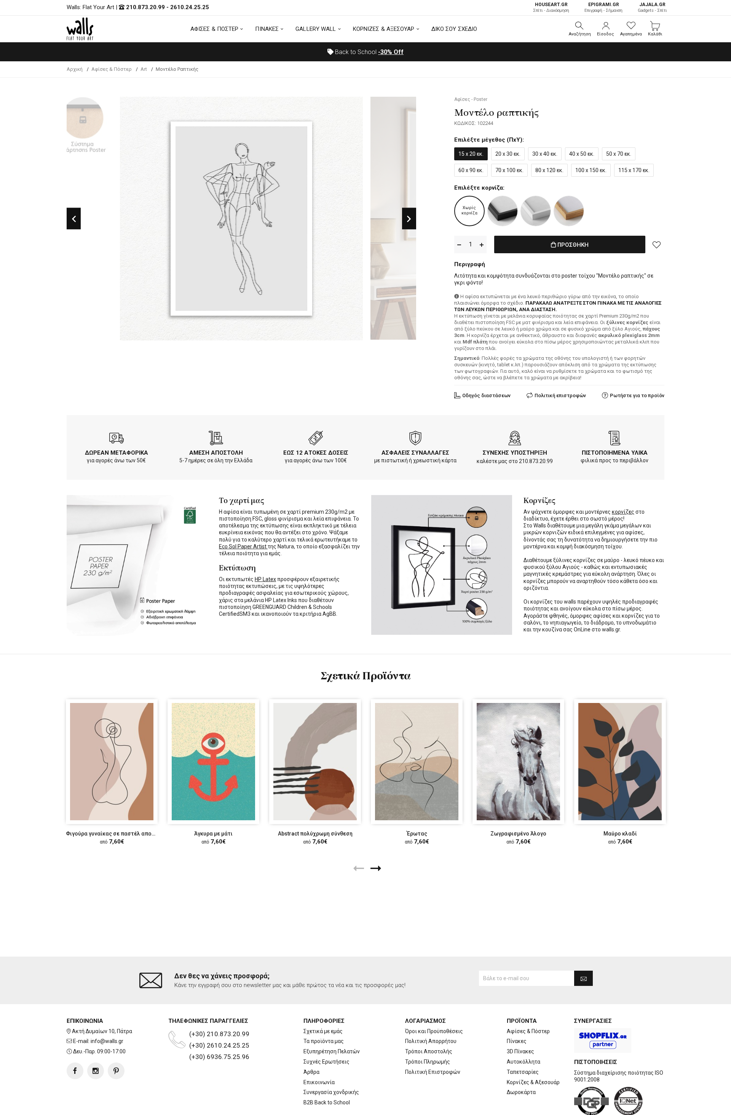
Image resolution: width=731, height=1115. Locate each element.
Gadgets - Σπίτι (652, 7)
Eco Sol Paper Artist (243, 546)
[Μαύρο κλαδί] (620, 761)
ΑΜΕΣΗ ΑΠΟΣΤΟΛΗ (216, 452)
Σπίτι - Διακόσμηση (551, 7)
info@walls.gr (107, 1041)
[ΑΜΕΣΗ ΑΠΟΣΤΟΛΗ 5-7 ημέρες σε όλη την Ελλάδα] (216, 439)
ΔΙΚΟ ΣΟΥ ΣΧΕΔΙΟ (454, 29)
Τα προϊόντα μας (323, 1041)
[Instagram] (95, 1070)
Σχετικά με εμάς (323, 1031)
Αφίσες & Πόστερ (528, 1031)
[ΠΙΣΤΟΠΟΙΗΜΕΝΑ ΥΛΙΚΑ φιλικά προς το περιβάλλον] (614, 439)
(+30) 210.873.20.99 (219, 1034)
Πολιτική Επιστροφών (432, 1072)
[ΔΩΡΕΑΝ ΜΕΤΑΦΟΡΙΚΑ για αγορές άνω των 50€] (116, 439)
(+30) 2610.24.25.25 (219, 1045)
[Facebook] (75, 1070)
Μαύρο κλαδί (620, 834)
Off (391, 52)
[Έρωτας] (417, 761)
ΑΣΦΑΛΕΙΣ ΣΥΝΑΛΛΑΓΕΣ (415, 452)
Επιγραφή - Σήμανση (603, 7)
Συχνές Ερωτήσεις (326, 1062)
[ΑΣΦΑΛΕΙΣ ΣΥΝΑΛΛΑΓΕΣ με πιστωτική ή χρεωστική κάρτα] (415, 439)
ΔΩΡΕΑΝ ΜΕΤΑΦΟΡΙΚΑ (116, 452)
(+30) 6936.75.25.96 (219, 1057)
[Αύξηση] (482, 244)
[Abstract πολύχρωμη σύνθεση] (315, 761)
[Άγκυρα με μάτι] (213, 761)
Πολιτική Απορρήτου (430, 1041)
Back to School (369, 52)
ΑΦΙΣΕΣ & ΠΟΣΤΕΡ (214, 29)
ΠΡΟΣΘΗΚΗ (572, 244)
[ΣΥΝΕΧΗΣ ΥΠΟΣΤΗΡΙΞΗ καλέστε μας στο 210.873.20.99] (515, 439)
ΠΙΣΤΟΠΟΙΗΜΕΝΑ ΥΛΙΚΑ (615, 452)
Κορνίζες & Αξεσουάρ (533, 1082)
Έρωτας (417, 834)
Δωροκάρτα (521, 1092)
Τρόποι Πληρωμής (427, 1062)
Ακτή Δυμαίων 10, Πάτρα (102, 1031)
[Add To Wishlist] (656, 244)
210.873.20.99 (145, 7)
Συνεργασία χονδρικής (331, 1092)
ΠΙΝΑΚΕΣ (267, 29)
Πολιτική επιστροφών (560, 395)
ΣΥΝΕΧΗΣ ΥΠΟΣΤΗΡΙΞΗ (515, 452)
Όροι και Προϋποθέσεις (434, 1031)
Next (409, 219)
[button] (580, 29)
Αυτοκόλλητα (523, 1062)
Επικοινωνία (319, 1082)
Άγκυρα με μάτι (213, 834)
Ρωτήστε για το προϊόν (637, 395)
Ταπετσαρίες (523, 1072)
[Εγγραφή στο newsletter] (583, 978)
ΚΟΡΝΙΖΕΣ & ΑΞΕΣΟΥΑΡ (384, 29)
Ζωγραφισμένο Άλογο (518, 834)
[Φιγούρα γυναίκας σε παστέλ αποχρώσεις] (112, 761)
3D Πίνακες (520, 1051)
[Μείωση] (459, 244)
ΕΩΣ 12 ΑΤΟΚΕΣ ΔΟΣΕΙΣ (315, 452)
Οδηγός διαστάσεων (486, 395)
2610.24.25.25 (189, 7)
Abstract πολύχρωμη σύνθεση (315, 834)
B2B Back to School (326, 1102)
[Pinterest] (116, 1070)
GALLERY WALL (315, 29)
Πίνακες (517, 1041)
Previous (74, 219)
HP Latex (265, 579)
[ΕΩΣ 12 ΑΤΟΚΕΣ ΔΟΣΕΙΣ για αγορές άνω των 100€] (315, 439)
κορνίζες (623, 512)
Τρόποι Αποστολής (428, 1051)
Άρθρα (311, 1072)
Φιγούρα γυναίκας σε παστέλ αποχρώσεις (120, 834)
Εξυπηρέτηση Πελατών (331, 1051)
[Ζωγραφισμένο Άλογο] (518, 761)
